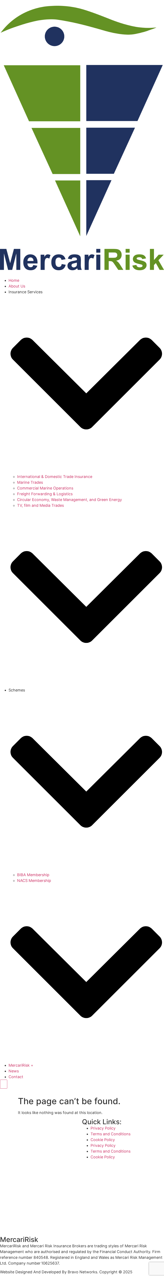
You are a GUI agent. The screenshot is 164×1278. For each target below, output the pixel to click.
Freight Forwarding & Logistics (45, 494)
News (14, 1071)
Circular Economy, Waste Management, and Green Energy (69, 499)
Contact (16, 1077)
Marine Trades (30, 482)
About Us (17, 286)
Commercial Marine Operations (45, 488)
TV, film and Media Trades (40, 505)
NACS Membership (34, 880)
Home (14, 280)
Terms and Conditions (110, 1134)
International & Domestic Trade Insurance (54, 476)
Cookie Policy (103, 1139)
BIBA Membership (33, 875)
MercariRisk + (21, 1065)
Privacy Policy (103, 1128)
